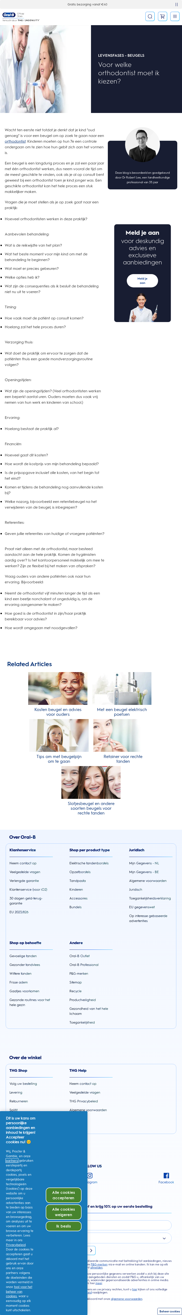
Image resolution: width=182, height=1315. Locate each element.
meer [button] (99, 1283)
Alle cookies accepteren (63, 1195)
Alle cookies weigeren (63, 1212)
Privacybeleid (16, 1245)
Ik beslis (63, 1226)
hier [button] (134, 1289)
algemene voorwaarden (126, 1299)
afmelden (96, 1267)
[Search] (150, 16)
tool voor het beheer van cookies (19, 1291)
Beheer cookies (169, 1311)
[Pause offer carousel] (176, 4)
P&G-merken (99, 1264)
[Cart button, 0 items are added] (162, 16)
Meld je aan (142, 281)
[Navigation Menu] (175, 16)
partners (12, 1160)
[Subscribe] (91, 1250)
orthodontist (15, 141)
